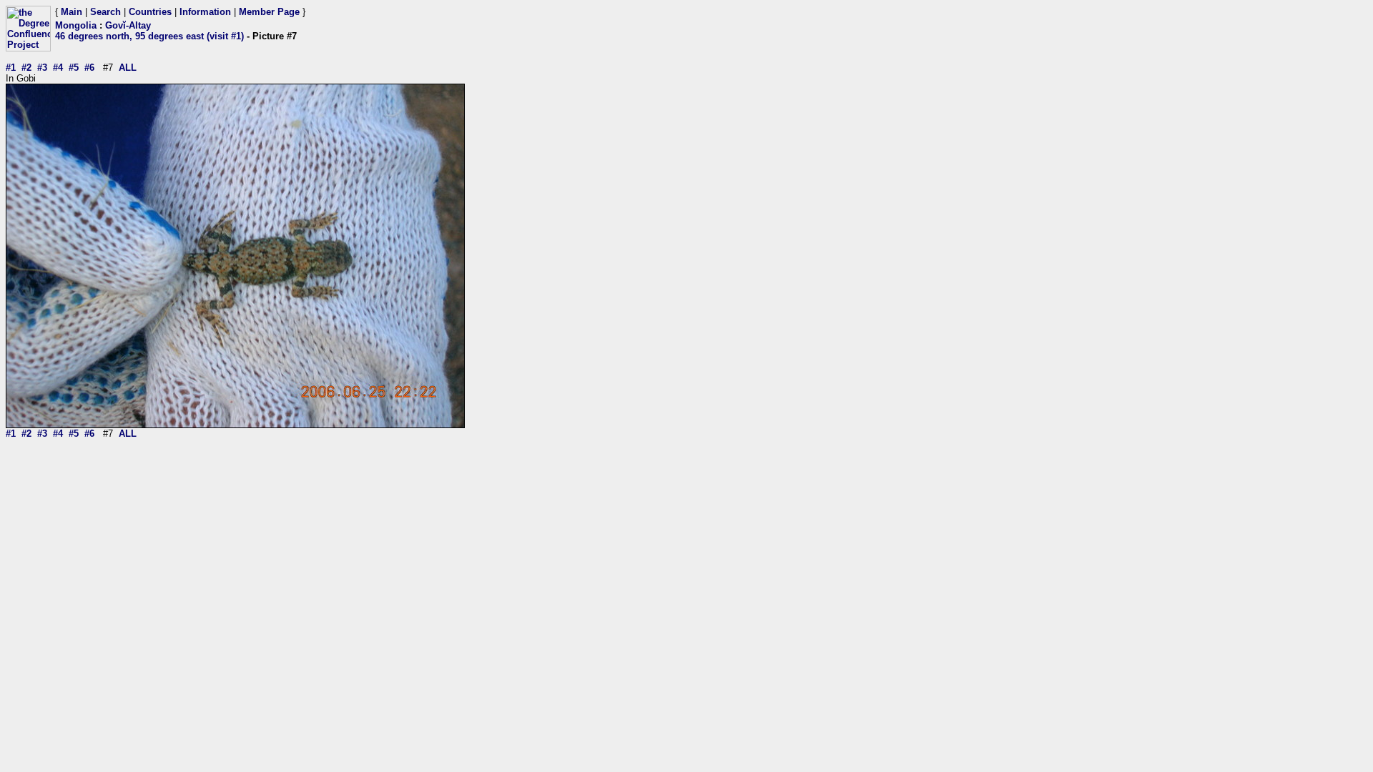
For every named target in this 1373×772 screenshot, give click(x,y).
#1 (11, 67)
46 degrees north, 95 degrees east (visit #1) (149, 36)
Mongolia (76, 25)
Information (205, 11)
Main (71, 11)
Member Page (269, 11)
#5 (74, 67)
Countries (150, 11)
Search (105, 11)
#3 (42, 67)
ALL (128, 67)
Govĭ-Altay (128, 25)
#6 (89, 67)
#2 (26, 67)
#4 (58, 67)
